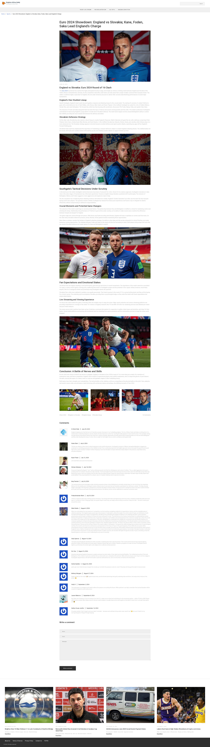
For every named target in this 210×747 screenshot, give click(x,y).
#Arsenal (89, 733)
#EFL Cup (75, 733)
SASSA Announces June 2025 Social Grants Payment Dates (126, 729)
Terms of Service (17, 741)
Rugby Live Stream (85, 9)
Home (3, 14)
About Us (7, 741)
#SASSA (115, 732)
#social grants (109, 732)
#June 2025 (120, 732)
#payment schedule (128, 732)
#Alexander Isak (68, 733)
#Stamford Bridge (33, 732)
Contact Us (39, 741)
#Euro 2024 (62, 415)
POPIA (46, 741)
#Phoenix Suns (173, 732)
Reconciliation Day (100, 9)
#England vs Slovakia (74, 415)
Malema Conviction (124, 9)
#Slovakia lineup (97, 415)
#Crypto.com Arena (182, 732)
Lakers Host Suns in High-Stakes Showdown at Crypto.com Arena (178, 729)
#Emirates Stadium (82, 733)
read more (8, 733)
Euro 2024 (65, 91)
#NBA (158, 732)
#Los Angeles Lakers (165, 732)
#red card (26, 732)
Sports (9, 14)
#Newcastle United (60, 733)
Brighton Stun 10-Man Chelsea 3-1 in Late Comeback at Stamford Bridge (29, 729)
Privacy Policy (29, 741)
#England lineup (86, 415)
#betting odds (190, 732)
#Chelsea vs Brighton (10, 732)
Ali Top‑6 (112, 9)
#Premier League (19, 732)
